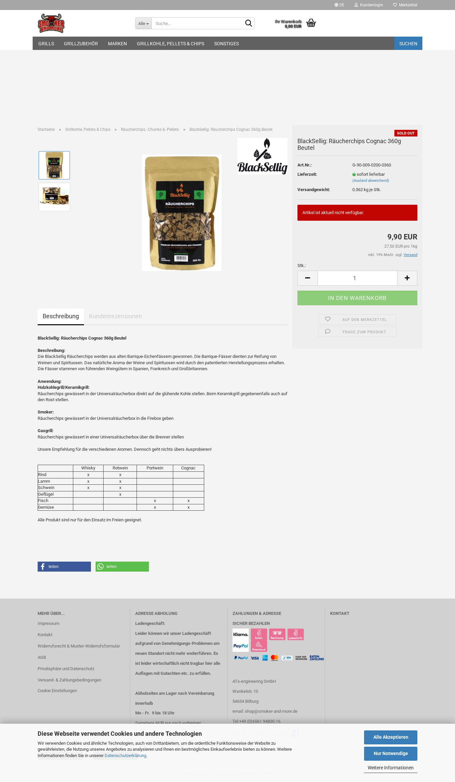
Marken (117, 43)
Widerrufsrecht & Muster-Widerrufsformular (79, 646)
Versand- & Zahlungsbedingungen (69, 679)
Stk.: (301, 265)
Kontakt (45, 634)
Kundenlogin (370, 5)
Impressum (48, 623)
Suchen (408, 43)
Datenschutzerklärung (125, 755)
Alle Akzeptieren (390, 737)
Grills (46, 43)
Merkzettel (407, 5)
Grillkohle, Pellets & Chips (170, 43)
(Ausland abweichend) (370, 180)
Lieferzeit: (307, 174)
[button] (64, 567)
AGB (42, 657)
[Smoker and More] (81, 23)
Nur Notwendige (391, 753)
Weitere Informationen (391, 767)
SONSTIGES (226, 43)
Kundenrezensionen (115, 316)
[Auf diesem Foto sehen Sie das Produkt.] (182, 212)
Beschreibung (61, 316)
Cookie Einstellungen (57, 690)
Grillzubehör (81, 43)
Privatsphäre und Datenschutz (66, 668)
